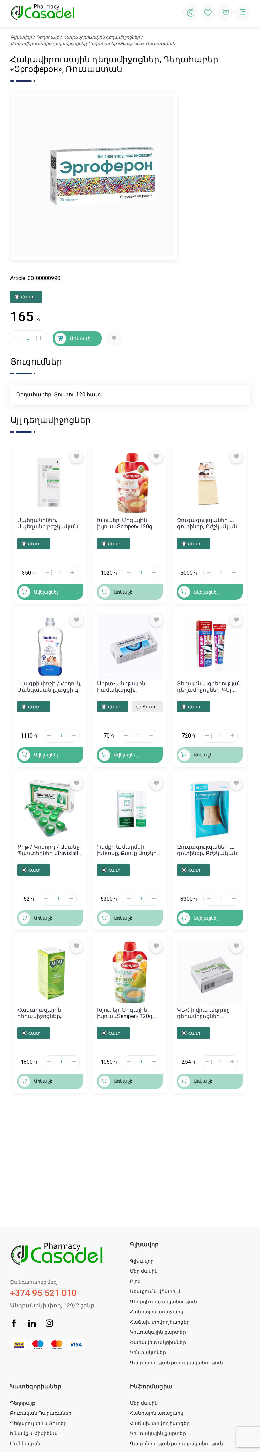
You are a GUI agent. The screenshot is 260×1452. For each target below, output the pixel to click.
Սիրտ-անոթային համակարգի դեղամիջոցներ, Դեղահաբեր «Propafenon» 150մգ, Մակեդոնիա (123, 686)
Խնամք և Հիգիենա (34, 1433)
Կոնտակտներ (148, 1352)
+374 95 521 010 (43, 1288)
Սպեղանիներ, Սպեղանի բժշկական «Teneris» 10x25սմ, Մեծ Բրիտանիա (47, 523)
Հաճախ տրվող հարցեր (160, 1322)
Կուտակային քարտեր (158, 1332)
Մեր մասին (144, 1271)
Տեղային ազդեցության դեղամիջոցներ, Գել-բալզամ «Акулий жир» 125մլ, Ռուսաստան (209, 686)
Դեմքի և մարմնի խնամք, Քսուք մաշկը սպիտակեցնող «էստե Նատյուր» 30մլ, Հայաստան (128, 850)
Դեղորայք (47, 37)
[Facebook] (14, 1324)
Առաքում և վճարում (155, 1291)
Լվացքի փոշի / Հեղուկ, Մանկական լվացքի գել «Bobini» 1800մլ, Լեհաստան (50, 686)
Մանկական (25, 1443)
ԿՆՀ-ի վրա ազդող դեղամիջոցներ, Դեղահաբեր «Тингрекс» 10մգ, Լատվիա (209, 1013)
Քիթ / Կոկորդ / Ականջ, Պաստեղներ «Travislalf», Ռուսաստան (49, 850)
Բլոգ (135, 1281)
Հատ (27, 296)
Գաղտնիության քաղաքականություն (176, 1362)
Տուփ (148, 706)
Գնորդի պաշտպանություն (163, 1301)
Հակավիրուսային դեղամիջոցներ (101, 37)
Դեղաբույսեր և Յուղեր (38, 1423)
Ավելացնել (46, 592)
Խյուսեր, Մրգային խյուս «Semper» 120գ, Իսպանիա (125, 523)
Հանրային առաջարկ (156, 1311)
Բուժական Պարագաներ (40, 1413)
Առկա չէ (80, 338)
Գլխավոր (21, 37)
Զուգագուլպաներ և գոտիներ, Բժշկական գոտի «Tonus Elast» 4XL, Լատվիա (208, 850)
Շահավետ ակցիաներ (158, 1342)
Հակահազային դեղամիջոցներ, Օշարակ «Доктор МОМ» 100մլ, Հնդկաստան (49, 1013)
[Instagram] (49, 1324)
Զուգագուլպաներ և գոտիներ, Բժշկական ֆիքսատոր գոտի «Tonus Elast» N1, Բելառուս (207, 523)
